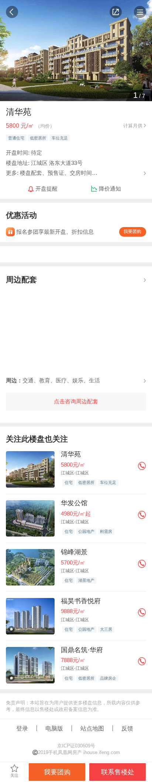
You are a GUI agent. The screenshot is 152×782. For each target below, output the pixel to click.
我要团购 (132, 231)
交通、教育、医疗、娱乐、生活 (53, 380)
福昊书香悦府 (81, 601)
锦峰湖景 (74, 552)
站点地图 (92, 728)
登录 (22, 728)
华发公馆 (74, 503)
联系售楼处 (117, 772)
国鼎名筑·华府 (82, 650)
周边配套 (21, 279)
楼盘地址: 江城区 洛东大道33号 (44, 163)
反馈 (127, 728)
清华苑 (71, 454)
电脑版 (54, 728)
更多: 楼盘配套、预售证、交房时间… (51, 172)
